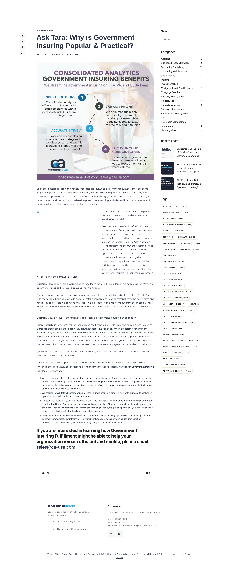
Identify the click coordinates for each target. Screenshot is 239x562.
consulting (168, 237)
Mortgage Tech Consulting (175, 298)
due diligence (168, 75)
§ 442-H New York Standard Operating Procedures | (124, 554)
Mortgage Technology (173, 304)
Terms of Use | (54, 554)
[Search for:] (181, 40)
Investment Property (189, 249)
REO (163, 117)
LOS (181, 267)
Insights (165, 79)
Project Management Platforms (178, 322)
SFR (187, 353)
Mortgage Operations (173, 286)
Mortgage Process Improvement (177, 292)
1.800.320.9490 (120, 519)
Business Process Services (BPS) (177, 225)
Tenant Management (172, 371)
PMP (190, 310)
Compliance (180, 231)
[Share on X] (22, 41)
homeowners (169, 249)
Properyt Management (173, 109)
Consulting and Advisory (174, 71)
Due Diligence (169, 243)
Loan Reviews (169, 267)
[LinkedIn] (119, 533)
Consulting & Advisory (173, 67)
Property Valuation (171, 105)
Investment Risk (169, 84)
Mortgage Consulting (173, 280)
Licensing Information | (87, 554)
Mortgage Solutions (171, 92)
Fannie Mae (185, 243)
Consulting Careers (187, 237)
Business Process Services (175, 62)
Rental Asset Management (175, 113)
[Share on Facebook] (22, 35)
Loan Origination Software (175, 261)
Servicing (176, 353)
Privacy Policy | (69, 554)
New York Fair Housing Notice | (164, 554)
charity (166, 231)
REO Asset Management (174, 121)
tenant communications (174, 365)
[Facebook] (111, 533)
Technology (167, 126)
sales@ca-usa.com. (56, 447)
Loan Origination (170, 255)
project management (172, 316)
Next (148, 473)
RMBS (165, 353)
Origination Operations (173, 310)
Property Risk (168, 100)
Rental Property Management (176, 347)
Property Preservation (173, 334)
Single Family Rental (172, 359)
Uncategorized (45, 30)
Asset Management (171, 213)
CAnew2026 (57, 54)
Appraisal (166, 58)
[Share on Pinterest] (22, 47)
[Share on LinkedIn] (22, 53)
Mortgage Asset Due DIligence (177, 88)
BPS (186, 213)
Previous (45, 473)
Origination (193, 304)
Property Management (173, 96)
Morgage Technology (173, 273)
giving (197, 243)
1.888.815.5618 (150, 525)
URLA (188, 371)
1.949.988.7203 (120, 522)
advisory (167, 206)
